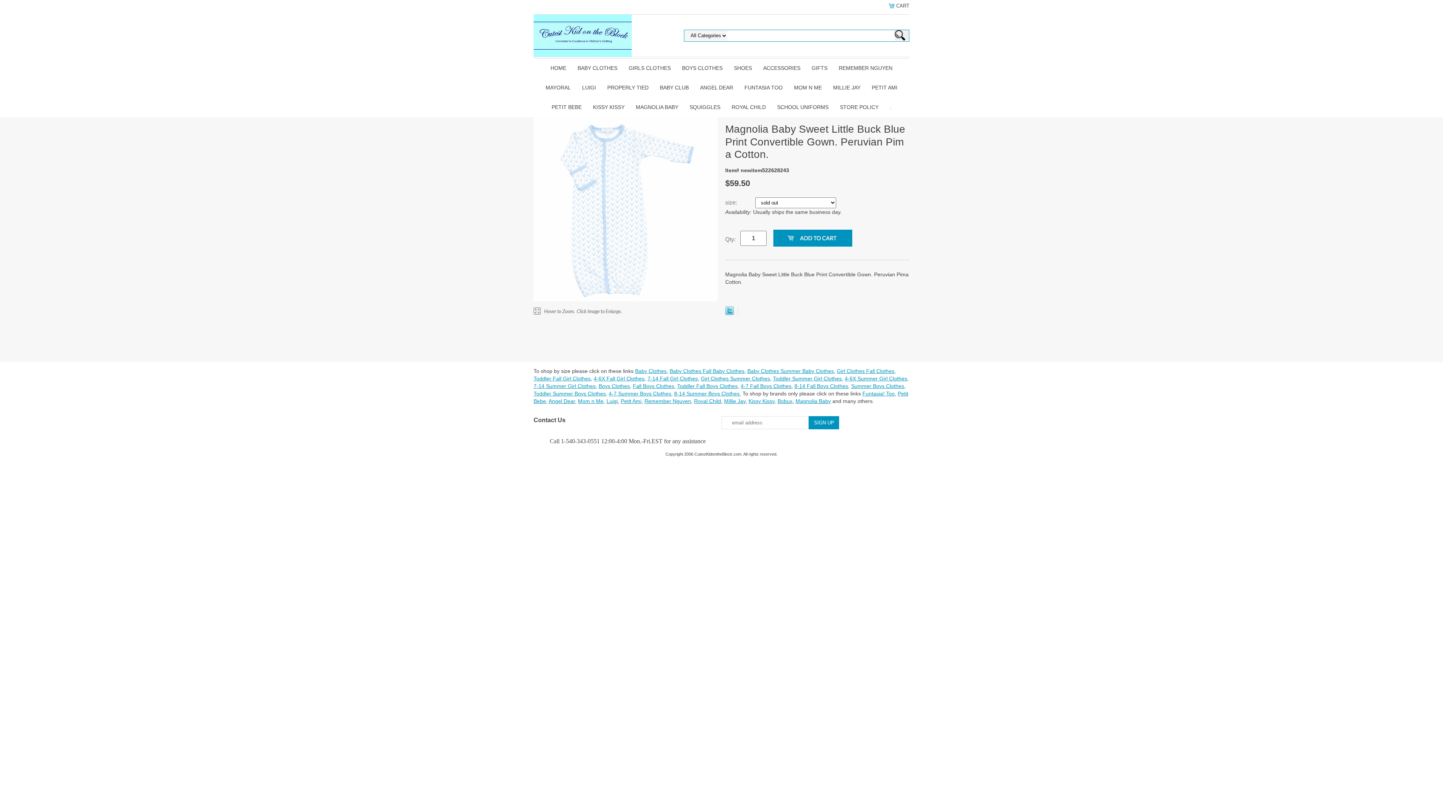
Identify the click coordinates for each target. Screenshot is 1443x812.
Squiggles (705, 107)
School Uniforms (803, 107)
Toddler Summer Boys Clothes (570, 394)
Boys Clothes (702, 68)
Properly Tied (628, 88)
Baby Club (674, 88)
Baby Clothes (597, 68)
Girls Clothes (650, 68)
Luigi (589, 88)
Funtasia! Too (878, 394)
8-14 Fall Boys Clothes (821, 386)
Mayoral (558, 88)
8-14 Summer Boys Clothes (707, 394)
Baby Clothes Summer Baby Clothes (790, 371)
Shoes (743, 68)
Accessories (781, 68)
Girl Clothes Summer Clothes (735, 379)
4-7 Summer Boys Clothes (640, 394)
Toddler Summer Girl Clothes (807, 379)
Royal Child (749, 107)
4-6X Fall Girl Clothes (619, 379)
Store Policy (859, 107)
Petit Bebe (567, 107)
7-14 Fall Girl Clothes (672, 379)
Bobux (785, 401)
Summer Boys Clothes (877, 386)
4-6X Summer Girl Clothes (876, 379)
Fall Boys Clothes (653, 386)
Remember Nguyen (865, 68)
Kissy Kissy (609, 107)
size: (731, 202)
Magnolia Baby (657, 107)
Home (558, 68)
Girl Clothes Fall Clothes (865, 371)
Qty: (730, 239)
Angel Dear (716, 88)
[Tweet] (729, 313)
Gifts (819, 68)
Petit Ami (884, 88)
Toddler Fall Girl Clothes (562, 379)
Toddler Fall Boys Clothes (707, 386)
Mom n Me (808, 88)
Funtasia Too (763, 88)
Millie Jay (847, 88)
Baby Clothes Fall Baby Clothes (707, 371)
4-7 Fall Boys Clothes (766, 386)
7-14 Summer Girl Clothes (565, 386)
